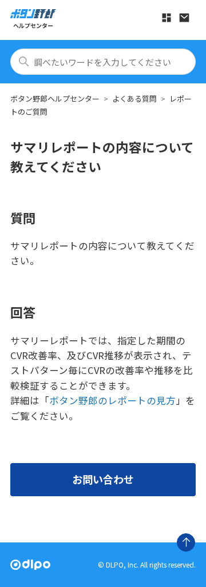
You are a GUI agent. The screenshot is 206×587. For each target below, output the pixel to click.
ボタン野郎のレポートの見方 (112, 400)
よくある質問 (134, 98)
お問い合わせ (103, 479)
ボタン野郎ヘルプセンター (55, 98)
